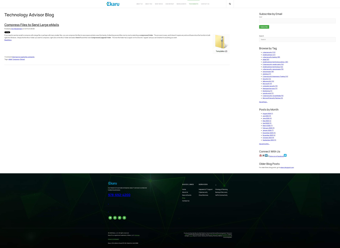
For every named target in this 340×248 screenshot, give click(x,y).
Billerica (226, 234)
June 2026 (267, 118)
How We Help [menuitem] (170, 4)
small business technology (273, 67)
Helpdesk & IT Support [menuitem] (205, 189)
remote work (268, 93)
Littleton (229, 235)
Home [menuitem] (184, 189)
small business (269, 55)
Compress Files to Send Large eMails (31, 25)
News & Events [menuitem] (181, 4)
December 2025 (269, 133)
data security (268, 81)
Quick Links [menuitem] (188, 184)
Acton (186, 234)
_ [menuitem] (216, 184)
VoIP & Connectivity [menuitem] (221, 195)
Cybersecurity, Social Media (273, 96)
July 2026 (267, 116)
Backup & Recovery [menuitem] (221, 192)
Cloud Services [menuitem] (203, 195)
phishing (267, 74)
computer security (270, 86)
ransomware (268, 72)
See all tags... (263, 102)
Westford (225, 235)
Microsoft (267, 84)
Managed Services (270, 88)
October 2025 (268, 138)
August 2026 (268, 114)
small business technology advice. (275, 62)
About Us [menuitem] (139, 4)
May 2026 (267, 121)
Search (261, 36)
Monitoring (267, 91)
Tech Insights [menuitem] (193, 4)
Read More (8, 40)
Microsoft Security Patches (273, 98)
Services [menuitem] (203, 184)
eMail (10, 59)
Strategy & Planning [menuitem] (221, 189)
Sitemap (137, 235)
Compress (15, 59)
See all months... (264, 144)
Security (267, 79)
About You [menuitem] (148, 4)
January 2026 (268, 130)
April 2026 (267, 123)
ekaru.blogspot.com (287, 167)
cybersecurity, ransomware (273, 69)
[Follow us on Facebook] (276, 156)
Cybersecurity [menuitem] (203, 192)
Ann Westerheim (16, 29)
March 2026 (268, 126)
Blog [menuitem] (183, 198)
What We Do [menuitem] (159, 4)
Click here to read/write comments (23, 57)
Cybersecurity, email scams (273, 64)
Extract (22, 59)
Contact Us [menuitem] (205, 4)
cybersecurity (269, 52)
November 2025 (269, 135)
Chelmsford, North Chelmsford (217, 234)
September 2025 (269, 140)
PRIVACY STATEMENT (113, 239)
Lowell (191, 235)
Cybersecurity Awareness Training (275, 76)
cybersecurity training (271, 57)
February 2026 (268, 128)
